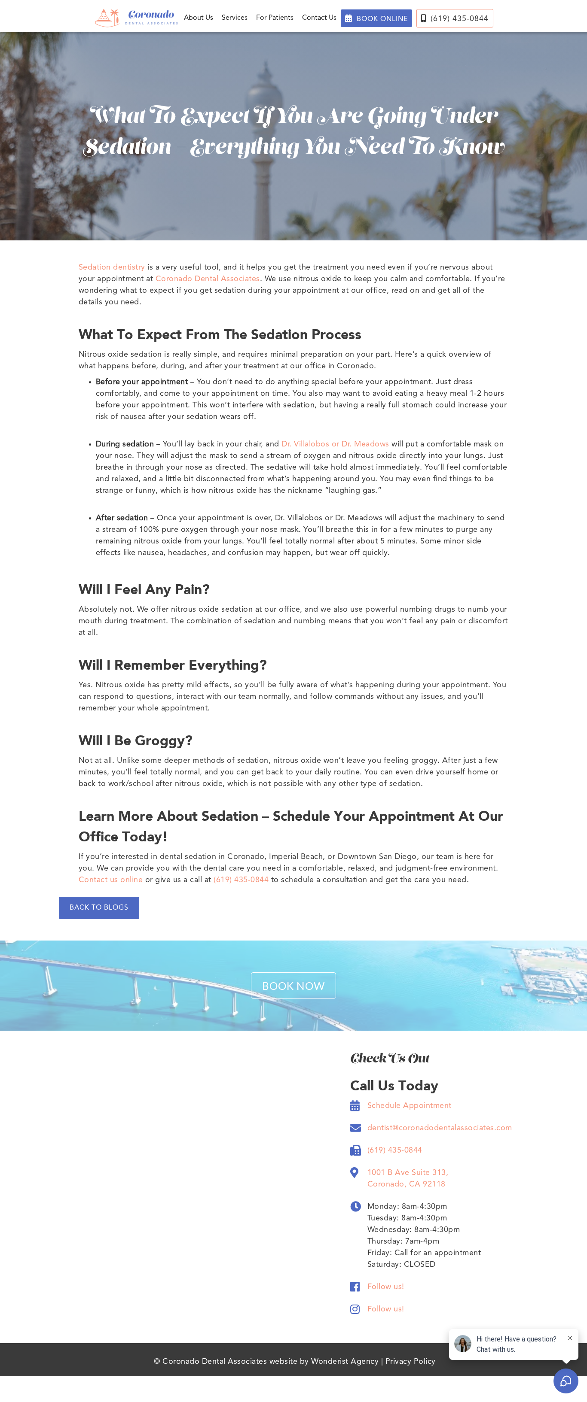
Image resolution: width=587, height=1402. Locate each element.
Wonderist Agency (345, 1362)
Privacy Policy (410, 1362)
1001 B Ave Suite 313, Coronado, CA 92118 (408, 1178)
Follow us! (385, 1287)
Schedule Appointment (409, 1106)
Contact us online (111, 880)
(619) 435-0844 (455, 18)
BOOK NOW (293, 985)
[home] (137, 18)
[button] (198, 18)
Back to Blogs (99, 907)
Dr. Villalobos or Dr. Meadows (335, 444)
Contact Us (319, 18)
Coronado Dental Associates (208, 279)
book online (376, 18)
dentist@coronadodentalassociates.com (439, 1128)
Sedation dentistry (112, 267)
